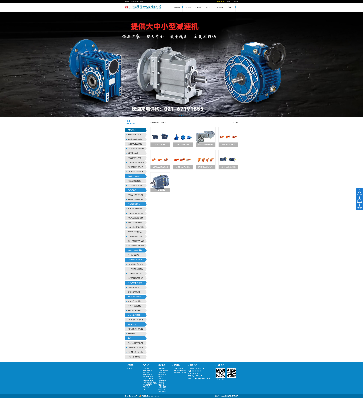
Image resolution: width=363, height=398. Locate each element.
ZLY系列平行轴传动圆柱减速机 (135, 274)
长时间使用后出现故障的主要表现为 (184, 372)
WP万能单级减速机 (134, 310)
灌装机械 (161, 376)
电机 (129, 338)
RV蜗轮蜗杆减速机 (135, 283)
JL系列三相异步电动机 (135, 343)
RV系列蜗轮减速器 (134, 287)
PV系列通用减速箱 (135, 250)
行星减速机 (132, 190)
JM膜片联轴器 (178, 368)
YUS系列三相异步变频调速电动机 (135, 348)
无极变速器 (132, 324)
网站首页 (229, 1)
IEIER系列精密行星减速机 (136, 241)
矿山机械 (161, 383)
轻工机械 (161, 385)
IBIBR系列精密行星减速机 (136, 246)
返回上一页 (235, 122)
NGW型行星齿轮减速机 (135, 199)
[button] (179, 115)
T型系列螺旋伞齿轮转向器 (136, 163)
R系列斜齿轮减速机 (134, 134)
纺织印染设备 (162, 374)
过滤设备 (161, 378)
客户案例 (209, 7)
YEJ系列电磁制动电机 (135, 352)
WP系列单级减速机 (134, 301)
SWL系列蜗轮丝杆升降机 (135, 320)
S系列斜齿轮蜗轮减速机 (135, 140)
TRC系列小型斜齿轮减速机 (135, 172)
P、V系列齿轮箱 (133, 255)
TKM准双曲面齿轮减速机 (135, 167)
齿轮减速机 (132, 130)
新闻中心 (220, 7)
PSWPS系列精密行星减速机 (135, 209)
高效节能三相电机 (134, 357)
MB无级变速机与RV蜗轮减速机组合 (135, 329)
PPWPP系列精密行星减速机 (135, 223)
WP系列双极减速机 (134, 306)
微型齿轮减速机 (133, 153)
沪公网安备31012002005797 (150, 396)
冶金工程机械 (162, 391)
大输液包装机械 (163, 370)
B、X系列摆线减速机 (135, 185)
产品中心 (198, 7)
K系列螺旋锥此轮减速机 (135, 144)
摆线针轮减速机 (134, 176)
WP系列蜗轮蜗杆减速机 (135, 297)
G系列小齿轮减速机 (134, 158)
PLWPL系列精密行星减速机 (135, 218)
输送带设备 (161, 389)
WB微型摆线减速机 (134, 181)
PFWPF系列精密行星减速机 (136, 214)
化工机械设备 (162, 381)
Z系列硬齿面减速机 (135, 260)
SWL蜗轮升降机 (134, 315)
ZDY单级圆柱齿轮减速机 (135, 264)
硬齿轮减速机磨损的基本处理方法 (184, 370)
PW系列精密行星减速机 (136, 227)
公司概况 (188, 7)
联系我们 (236, 1)
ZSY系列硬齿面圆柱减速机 (135, 278)
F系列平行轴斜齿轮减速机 (136, 149)
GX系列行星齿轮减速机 (135, 195)
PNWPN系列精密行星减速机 (135, 232)
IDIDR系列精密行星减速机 (135, 237)
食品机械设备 (162, 387)
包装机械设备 (162, 368)
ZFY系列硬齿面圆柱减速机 (135, 269)
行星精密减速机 (134, 204)
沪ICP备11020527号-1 (131, 396)
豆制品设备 (161, 372)
